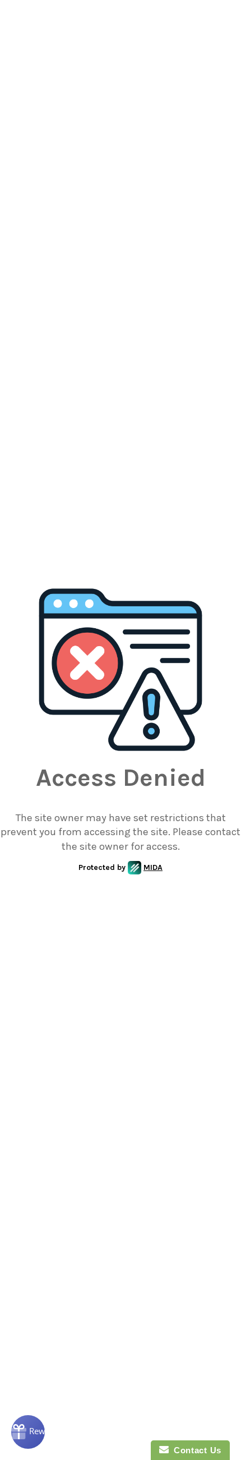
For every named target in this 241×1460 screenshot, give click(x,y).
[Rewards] (28, 1432)
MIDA (153, 867)
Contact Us (195, 1450)
